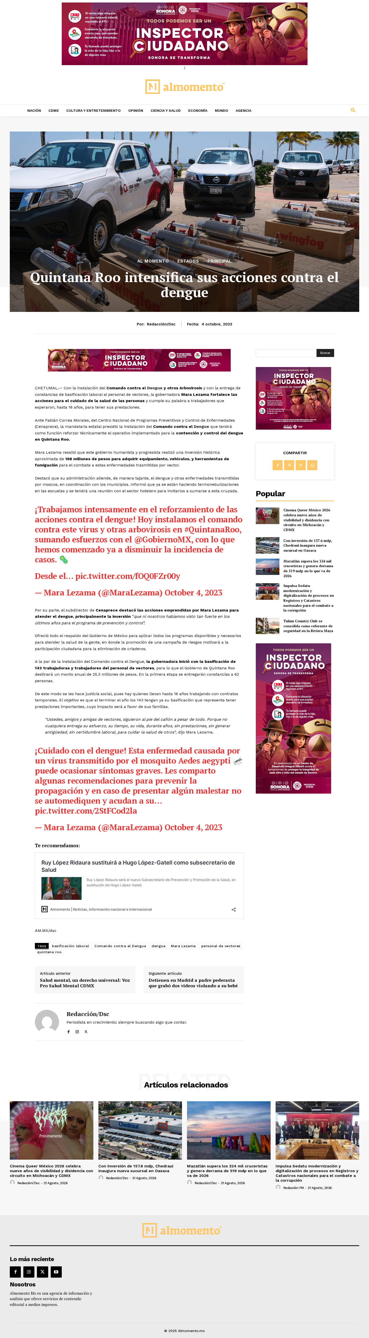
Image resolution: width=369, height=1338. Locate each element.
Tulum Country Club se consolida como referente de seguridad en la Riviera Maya (308, 626)
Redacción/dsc (161, 324)
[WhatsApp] (312, 465)
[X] (86, 1031)
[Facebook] (68, 1031)
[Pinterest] (301, 465)
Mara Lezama (183, 946)
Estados (188, 261)
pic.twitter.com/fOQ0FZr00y (127, 576)
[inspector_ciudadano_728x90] (139, 370)
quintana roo (49, 952)
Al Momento (153, 261)
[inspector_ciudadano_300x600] (293, 792)
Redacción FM (293, 1188)
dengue (158, 946)
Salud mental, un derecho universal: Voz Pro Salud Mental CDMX (85, 983)
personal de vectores (220, 946)
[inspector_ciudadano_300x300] (293, 428)
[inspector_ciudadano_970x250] (184, 34)
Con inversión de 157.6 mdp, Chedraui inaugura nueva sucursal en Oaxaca (307, 545)
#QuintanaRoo (211, 529)
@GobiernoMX (163, 539)
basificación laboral (70, 946)
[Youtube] (56, 1271)
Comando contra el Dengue (120, 946)
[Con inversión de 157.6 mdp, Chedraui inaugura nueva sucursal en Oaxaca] (267, 545)
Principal (220, 261)
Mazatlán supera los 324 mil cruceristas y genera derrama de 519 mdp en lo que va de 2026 (308, 568)
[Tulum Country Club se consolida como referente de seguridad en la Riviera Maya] (267, 626)
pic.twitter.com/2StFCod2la (86, 810)
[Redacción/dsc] (47, 1022)
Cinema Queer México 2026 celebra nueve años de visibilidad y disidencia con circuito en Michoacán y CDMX (306, 520)
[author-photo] (13, 1182)
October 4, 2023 (193, 592)
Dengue (201, 426)
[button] (320, 110)
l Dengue (153, 388)
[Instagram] (77, 1031)
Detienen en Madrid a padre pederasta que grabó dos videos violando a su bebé (193, 983)
